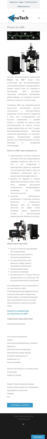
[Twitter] (23, 11)
